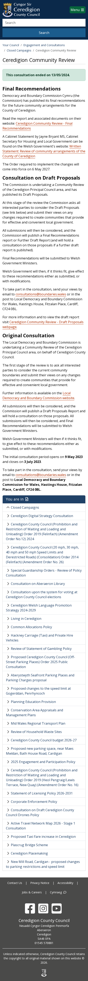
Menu (75, 10)
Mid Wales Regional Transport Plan (38, 723)
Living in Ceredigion (26, 618)
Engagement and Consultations (44, 45)
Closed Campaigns (19, 50)
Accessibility (65, 883)
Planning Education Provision (33, 701)
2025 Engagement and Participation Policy (43, 762)
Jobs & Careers (32, 892)
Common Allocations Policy (31, 627)
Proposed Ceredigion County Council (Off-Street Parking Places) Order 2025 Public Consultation (40, 662)
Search (44, 32)
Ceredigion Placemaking (29, 853)
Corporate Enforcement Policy (34, 801)
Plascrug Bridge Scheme (29, 845)
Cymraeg (56, 892)
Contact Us (14, 883)
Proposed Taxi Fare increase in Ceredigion (43, 836)
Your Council (10, 45)
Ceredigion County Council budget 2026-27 (44, 740)
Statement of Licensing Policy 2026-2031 (42, 793)
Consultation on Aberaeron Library (38, 583)
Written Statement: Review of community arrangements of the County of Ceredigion (43, 151)
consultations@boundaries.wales (41, 294)
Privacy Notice (39, 883)
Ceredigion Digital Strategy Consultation (42, 516)
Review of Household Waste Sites (36, 732)
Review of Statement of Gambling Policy (41, 648)
